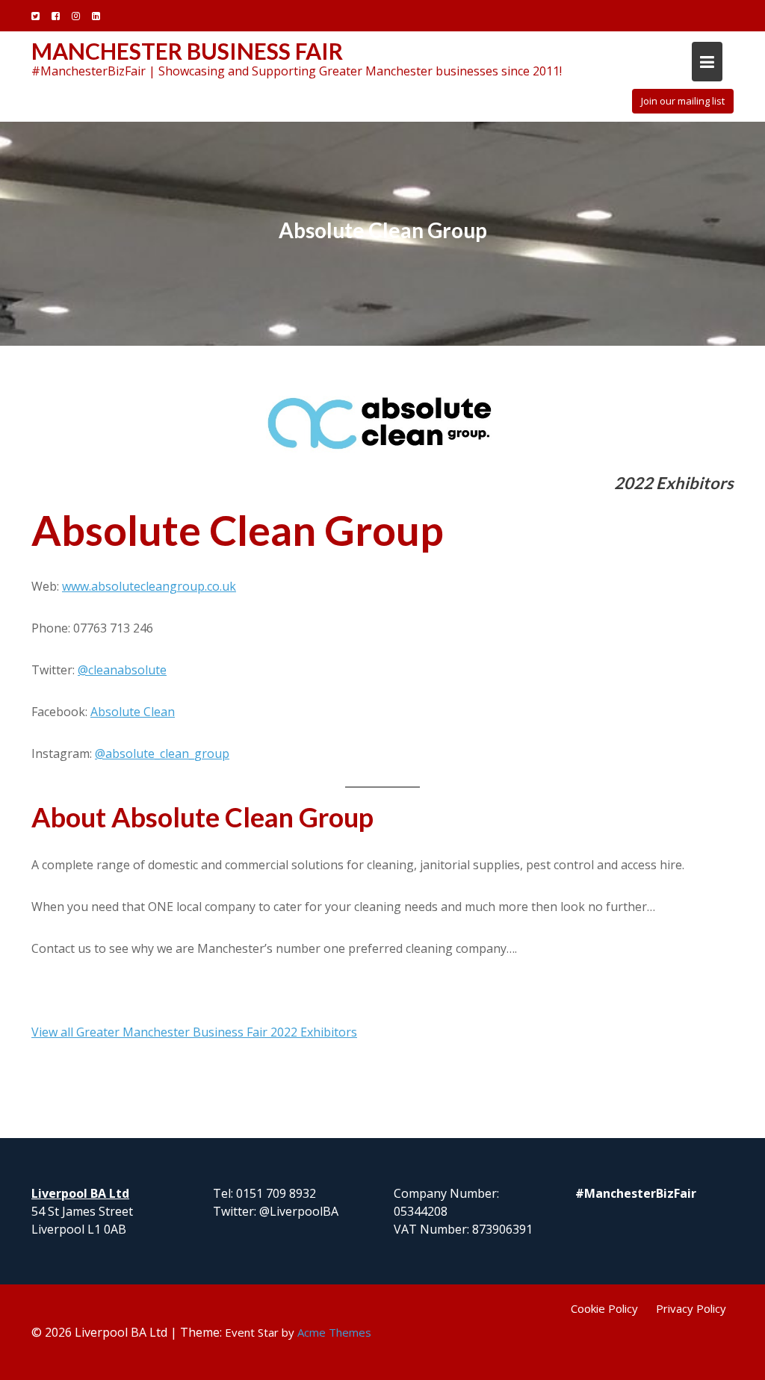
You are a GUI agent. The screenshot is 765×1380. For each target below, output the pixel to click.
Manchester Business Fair (187, 50)
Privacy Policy (691, 1308)
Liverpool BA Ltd (80, 1193)
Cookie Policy (604, 1308)
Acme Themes (334, 1332)
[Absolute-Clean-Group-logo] (382, 421)
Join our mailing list (683, 101)
